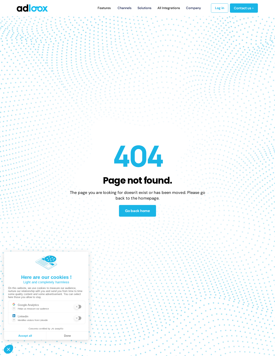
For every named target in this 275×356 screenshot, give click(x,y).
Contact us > (244, 8)
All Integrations (168, 8)
